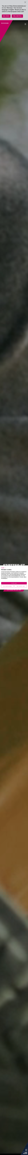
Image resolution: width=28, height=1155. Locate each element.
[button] (3, 568)
